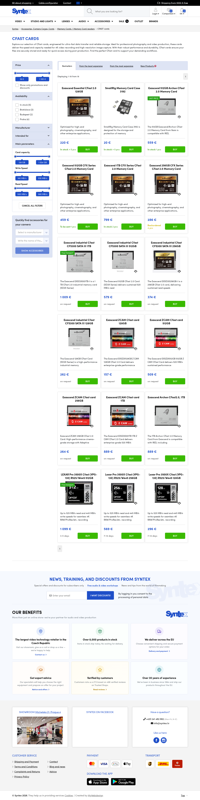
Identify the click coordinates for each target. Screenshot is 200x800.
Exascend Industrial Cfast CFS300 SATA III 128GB (79, 321)
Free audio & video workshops (102, 585)
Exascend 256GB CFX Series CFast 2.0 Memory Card (166, 167)
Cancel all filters (32, 205)
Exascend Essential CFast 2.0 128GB (79, 89)
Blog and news (57, 766)
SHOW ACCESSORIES (32, 250)
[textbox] (30, 232)
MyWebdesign (95, 795)
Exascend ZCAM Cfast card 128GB (122, 321)
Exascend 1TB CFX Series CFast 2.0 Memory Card (122, 167)
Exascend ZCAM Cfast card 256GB (79, 398)
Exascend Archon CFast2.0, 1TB (166, 397)
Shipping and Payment (26, 761)
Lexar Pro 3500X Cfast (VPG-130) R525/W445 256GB (122, 476)
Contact (67, 2)
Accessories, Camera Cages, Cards (37, 28)
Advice (53, 771)
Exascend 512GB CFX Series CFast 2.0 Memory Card (79, 167)
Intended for (22, 135)
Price (18, 65)
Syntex (15, 28)
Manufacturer (22, 127)
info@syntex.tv (161, 723)
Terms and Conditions (25, 766)
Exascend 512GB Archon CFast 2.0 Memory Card (166, 89)
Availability (21, 96)
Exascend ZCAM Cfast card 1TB (122, 398)
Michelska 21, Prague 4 (48, 712)
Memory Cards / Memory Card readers (76, 28)
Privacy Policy (21, 776)
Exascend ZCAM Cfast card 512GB (166, 321)
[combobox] (32, 232)
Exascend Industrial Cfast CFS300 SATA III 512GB (122, 244)
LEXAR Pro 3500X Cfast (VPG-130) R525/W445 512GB (79, 476)
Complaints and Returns (27, 771)
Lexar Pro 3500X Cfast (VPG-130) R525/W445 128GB (166, 476)
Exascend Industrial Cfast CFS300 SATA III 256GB (166, 244)
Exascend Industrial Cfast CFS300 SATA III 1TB (79, 244)
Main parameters (24, 143)
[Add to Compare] (91, 116)
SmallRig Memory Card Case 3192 (122, 89)
